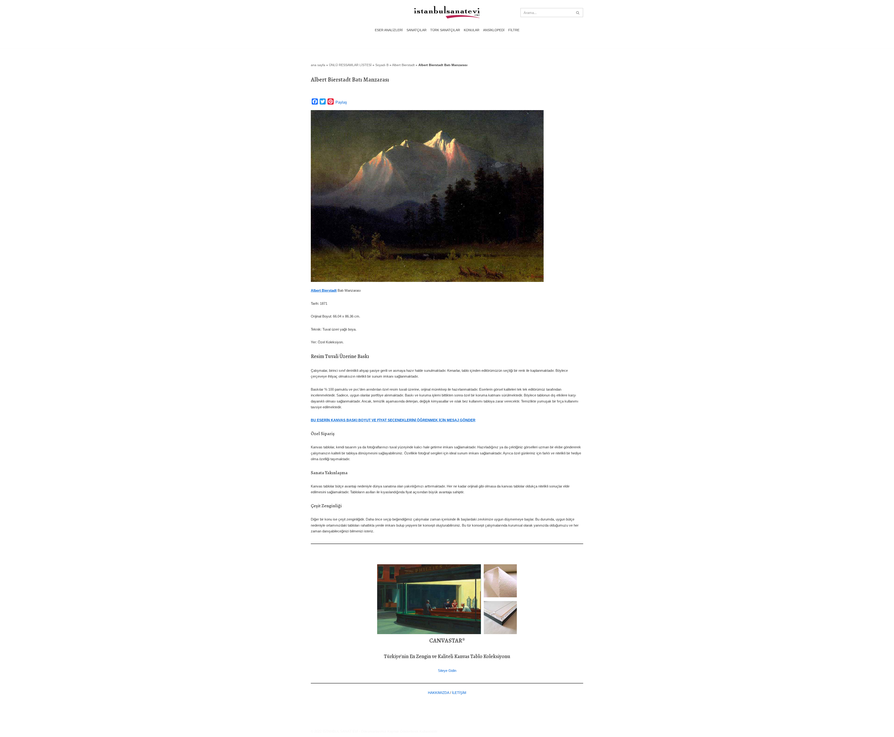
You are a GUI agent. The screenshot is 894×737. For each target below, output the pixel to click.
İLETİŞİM (459, 693)
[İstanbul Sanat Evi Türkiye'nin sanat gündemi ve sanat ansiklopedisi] (447, 12)
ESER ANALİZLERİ (389, 30)
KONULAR (471, 30)
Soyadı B (382, 65)
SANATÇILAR (416, 30)
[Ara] (578, 12)
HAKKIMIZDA (438, 693)
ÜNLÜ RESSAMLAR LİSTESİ (350, 65)
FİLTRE (513, 30)
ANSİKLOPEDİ (494, 30)
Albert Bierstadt (403, 65)
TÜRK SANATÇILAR (445, 30)
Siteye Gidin (447, 671)
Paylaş (341, 102)
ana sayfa (318, 65)
